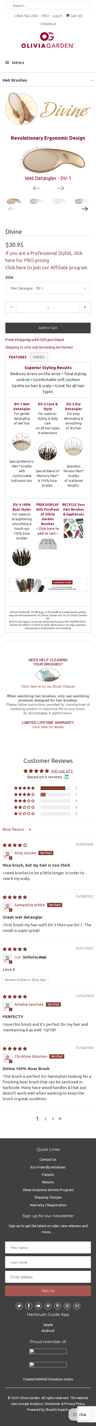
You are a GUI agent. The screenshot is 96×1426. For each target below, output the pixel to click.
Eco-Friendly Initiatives (48, 1167)
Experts (63, 1409)
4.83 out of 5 (62, 771)
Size (9, 277)
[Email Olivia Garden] (76, 1306)
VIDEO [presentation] (39, 357)
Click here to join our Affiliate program (46, 267)
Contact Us (48, 1159)
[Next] (60, 188)
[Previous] (36, 188)
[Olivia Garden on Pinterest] (57, 1306)
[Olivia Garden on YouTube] (38, 1306)
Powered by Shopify (42, 1409)
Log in (57, 16)
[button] (24, 788)
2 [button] (46, 1118)
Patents (48, 1174)
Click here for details (48, 724)
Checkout (48, 24)
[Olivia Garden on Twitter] (19, 1306)
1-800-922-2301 (26, 16)
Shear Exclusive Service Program (48, 1190)
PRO (45, 16)
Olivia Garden (29, 1398)
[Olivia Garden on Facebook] (28, 1306)
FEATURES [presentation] (18, 357)
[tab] (17, 357)
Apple (48, 1325)
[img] (15, 845)
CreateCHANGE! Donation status (48, 1379)
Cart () (75, 16)
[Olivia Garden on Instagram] (67, 1306)
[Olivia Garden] (48, 41)
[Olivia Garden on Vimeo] (48, 1306)
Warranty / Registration (48, 1205)
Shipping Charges (48, 1197)
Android (48, 1330)
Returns (48, 1182)
